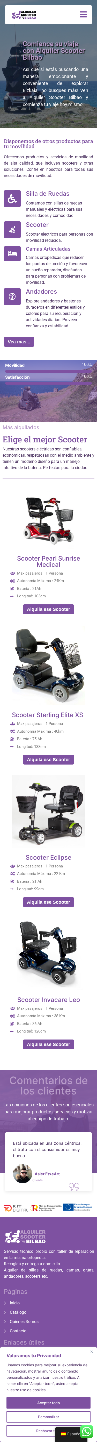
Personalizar (48, 1417)
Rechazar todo (48, 1431)
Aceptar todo (48, 1403)
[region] (48, 1394)
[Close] (91, 1351)
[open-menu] (83, 15)
